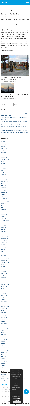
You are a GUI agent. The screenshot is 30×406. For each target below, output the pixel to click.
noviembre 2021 (5, 238)
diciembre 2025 (4, 154)
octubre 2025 (4, 157)
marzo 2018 (4, 317)
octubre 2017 (4, 327)
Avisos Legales (4, 387)
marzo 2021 (4, 251)
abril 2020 (3, 271)
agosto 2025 (4, 161)
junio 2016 (3, 356)
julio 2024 (3, 183)
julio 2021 (3, 244)
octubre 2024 (4, 179)
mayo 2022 (3, 227)
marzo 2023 (4, 213)
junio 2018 (3, 312)
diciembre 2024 (4, 176)
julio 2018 (3, 310)
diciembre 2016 (4, 345)
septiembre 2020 (5, 262)
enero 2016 (3, 365)
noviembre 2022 (5, 220)
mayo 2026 (3, 144)
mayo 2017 (3, 336)
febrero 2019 (4, 297)
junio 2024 (3, 185)
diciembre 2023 (4, 196)
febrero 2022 (4, 233)
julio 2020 (3, 266)
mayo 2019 (3, 292)
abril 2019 (3, 293)
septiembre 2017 (5, 328)
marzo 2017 (4, 339)
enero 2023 (3, 216)
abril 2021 (3, 249)
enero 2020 (3, 277)
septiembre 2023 (5, 202)
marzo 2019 (4, 295)
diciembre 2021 (4, 236)
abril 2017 (3, 338)
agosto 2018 (4, 308)
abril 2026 (3, 146)
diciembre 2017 (4, 323)
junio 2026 (3, 143)
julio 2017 (3, 332)
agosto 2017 (4, 330)
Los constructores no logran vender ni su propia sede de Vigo (14, 95)
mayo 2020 (3, 270)
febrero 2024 (4, 192)
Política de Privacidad (6, 389)
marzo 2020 (4, 273)
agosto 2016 (4, 352)
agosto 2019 (4, 286)
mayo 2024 (3, 187)
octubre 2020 (4, 260)
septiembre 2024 (5, 181)
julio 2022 (3, 224)
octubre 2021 (4, 240)
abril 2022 (3, 229)
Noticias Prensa (9, 50)
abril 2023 (3, 211)
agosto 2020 (4, 264)
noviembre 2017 (5, 325)
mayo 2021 (3, 247)
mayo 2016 (3, 358)
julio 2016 (3, 354)
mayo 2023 (3, 209)
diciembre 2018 (4, 301)
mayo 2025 (3, 167)
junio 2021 (3, 246)
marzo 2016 (4, 361)
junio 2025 (3, 165)
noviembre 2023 (5, 198)
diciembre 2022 (4, 218)
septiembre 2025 (5, 159)
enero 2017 (3, 343)
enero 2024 (3, 194)
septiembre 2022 (5, 222)
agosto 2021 (4, 242)
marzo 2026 (4, 148)
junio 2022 (3, 225)
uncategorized (4, 380)
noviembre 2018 (5, 303)
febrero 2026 (4, 150)
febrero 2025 (4, 172)
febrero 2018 (4, 319)
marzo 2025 (4, 170)
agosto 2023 (4, 203)
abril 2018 (3, 316)
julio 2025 (3, 163)
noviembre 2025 (5, 156)
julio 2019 (3, 288)
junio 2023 (3, 207)
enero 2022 (3, 235)
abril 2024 (3, 189)
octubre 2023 (4, 200)
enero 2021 (3, 255)
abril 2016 (3, 360)
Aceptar (17, 402)
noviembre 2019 (5, 281)
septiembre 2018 (5, 306)
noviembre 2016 (5, 347)
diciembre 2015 (4, 367)
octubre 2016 (4, 349)
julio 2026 (3, 141)
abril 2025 (3, 168)
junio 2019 (3, 290)
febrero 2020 (4, 275)
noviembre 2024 (5, 178)
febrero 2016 (4, 363)
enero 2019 (3, 299)
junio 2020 (3, 268)
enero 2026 (3, 152)
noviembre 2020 (5, 259)
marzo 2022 (4, 231)
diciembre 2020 (4, 257)
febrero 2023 (4, 214)
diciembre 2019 (4, 279)
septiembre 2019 (5, 284)
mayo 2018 (3, 314)
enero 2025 (3, 174)
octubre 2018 (4, 304)
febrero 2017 (4, 341)
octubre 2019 (4, 282)
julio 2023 (3, 205)
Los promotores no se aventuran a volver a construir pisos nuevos (15, 78)
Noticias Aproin (4, 374)
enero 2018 (3, 321)
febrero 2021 (4, 253)
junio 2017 (3, 334)
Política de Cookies (6, 391)
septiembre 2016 (5, 350)
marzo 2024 (4, 190)
